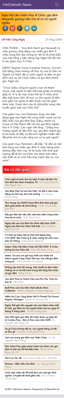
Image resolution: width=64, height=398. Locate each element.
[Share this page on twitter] (27, 28)
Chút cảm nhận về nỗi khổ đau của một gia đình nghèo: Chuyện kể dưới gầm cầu (30, 374)
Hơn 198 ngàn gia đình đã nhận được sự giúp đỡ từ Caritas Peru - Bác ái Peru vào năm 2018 (31, 318)
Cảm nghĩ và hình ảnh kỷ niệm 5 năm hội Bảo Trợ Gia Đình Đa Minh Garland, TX (31, 181)
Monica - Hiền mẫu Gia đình (20, 363)
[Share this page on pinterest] (12, 28)
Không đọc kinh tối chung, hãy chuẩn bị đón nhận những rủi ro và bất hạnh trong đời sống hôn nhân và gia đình (31, 270)
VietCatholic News (17, 5)
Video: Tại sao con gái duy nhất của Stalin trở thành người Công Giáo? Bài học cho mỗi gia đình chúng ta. (31, 258)
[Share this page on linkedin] (34, 28)
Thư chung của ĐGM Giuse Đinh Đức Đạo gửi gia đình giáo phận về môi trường (31, 204)
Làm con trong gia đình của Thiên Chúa (26, 337)
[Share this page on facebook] (5, 28)
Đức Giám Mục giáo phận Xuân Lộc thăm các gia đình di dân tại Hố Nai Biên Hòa (31, 348)
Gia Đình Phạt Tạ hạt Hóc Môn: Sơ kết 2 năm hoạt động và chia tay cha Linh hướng (31, 192)
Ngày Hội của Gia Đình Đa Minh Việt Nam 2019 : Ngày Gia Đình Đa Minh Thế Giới (31, 225)
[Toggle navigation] (56, 4)
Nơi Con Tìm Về (13, 357)
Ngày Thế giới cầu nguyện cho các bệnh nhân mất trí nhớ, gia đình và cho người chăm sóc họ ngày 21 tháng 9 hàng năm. (32, 308)
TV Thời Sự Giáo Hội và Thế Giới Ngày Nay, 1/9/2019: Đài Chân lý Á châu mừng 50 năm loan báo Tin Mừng (31, 237)
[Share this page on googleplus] (19, 28)
